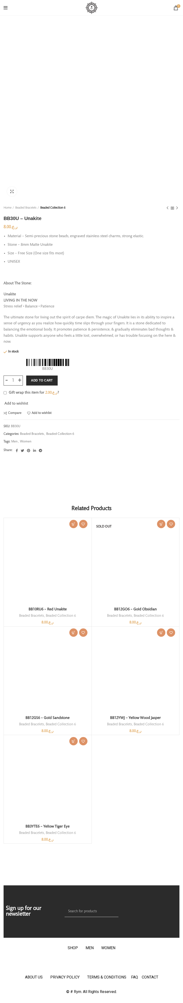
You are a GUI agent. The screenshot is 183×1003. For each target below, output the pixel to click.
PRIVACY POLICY (65, 977)
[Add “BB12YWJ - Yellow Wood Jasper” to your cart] (161, 632)
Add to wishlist (41, 413)
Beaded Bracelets (25, 208)
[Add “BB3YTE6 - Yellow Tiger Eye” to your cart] (73, 741)
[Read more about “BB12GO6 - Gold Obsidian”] (161, 524)
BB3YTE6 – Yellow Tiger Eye (47, 826)
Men (14, 441)
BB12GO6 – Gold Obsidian (135, 609)
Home (7, 208)
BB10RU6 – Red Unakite (48, 609)
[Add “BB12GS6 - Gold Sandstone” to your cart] (73, 632)
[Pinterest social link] (28, 450)
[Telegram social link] (40, 450)
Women (25, 441)
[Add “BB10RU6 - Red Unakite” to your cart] (73, 524)
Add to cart (42, 380)
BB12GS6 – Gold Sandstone (47, 718)
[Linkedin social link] (34, 450)
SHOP (73, 948)
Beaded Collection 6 (53, 208)
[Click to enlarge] (12, 191)
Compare (14, 413)
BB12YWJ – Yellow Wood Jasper (135, 718)
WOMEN (108, 948)
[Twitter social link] (22, 450)
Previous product (167, 208)
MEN (90, 948)
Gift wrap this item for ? (33, 393)
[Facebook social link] (16, 450)
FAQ (136, 977)
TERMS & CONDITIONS (106, 977)
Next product (177, 208)
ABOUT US (34, 977)
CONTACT (150, 977)
